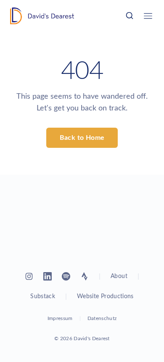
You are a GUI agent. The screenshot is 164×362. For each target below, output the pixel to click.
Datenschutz (101, 318)
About (119, 276)
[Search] (129, 15)
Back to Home (82, 137)
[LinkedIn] (47, 276)
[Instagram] (29, 276)
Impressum (60, 318)
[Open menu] (148, 16)
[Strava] (84, 276)
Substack (42, 296)
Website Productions (105, 296)
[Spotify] (66, 276)
